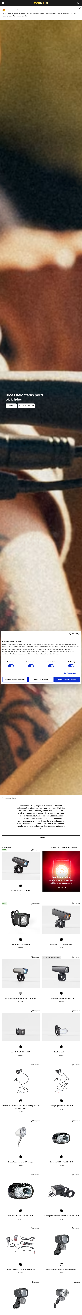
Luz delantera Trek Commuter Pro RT (61, 944)
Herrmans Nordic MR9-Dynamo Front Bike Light (61, 1269)
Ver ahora (11, 406)
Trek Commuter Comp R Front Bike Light (61, 998)
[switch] (31, 665)
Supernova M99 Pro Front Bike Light (61, 1162)
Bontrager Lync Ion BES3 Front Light (61, 1106)
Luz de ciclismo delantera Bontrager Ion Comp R (20, 998)
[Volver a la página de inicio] (2, 798)
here (26, 16)
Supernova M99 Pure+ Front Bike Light (20, 1216)
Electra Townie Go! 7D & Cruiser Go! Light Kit (20, 1269)
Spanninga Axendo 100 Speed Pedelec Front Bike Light (61, 1216)
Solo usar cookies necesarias (15, 679)
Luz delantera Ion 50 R (61, 1052)
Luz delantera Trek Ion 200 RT (20, 1052)
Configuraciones (70, 673)
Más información (26, 406)
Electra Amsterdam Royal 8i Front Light (20, 1162)
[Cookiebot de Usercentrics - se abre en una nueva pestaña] (71, 633)
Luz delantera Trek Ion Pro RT (20, 891)
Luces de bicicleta (11, 798)
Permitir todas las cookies (67, 679)
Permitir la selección (41, 679)
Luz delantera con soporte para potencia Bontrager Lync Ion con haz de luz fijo (21, 1107)
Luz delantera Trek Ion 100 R (21, 944)
